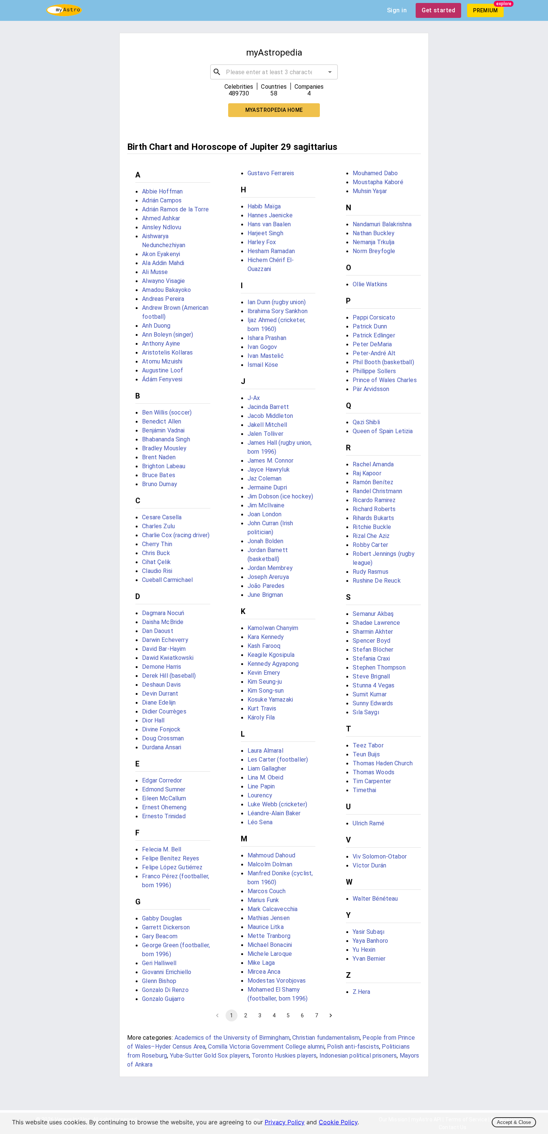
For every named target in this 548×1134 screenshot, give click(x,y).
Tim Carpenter (372, 781)
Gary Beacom (159, 936)
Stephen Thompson (379, 667)
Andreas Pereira (163, 298)
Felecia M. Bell (161, 849)
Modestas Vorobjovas (277, 980)
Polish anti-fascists (353, 1046)
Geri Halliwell (159, 963)
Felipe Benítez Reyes (170, 858)
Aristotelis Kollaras (167, 352)
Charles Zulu (158, 526)
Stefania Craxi (371, 658)
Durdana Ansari (161, 747)
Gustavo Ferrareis (271, 173)
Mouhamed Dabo (375, 173)
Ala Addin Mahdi (163, 263)
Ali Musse (155, 271)
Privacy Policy (285, 1122)
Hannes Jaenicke (270, 215)
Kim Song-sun (266, 690)
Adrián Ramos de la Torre (175, 209)
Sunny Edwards (373, 703)
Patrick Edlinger (374, 335)
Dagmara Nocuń (163, 613)
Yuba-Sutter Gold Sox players (209, 1055)
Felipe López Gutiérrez (172, 867)
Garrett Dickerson (166, 927)
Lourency (260, 795)
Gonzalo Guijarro (163, 998)
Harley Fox (262, 242)
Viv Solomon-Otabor (380, 856)
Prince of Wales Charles (384, 380)
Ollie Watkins (370, 284)
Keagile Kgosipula (271, 654)
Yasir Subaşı (368, 931)
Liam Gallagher (267, 768)
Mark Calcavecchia (273, 909)
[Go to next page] (331, 1015)
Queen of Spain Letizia (383, 431)
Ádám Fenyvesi (162, 379)
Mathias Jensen (269, 918)
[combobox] (273, 71)
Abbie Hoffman (162, 191)
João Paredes (266, 585)
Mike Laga (261, 962)
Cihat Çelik (156, 562)
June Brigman (265, 594)
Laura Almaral (265, 750)
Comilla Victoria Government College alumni (266, 1046)
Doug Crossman (163, 738)
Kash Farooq (264, 645)
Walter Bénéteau (375, 898)
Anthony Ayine (161, 343)
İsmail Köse (263, 364)
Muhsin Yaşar (370, 191)
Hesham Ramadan (271, 251)
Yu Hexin (364, 949)
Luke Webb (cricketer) (277, 804)
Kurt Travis (262, 708)
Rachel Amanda (373, 464)
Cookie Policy (338, 1122)
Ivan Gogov (262, 346)
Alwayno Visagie (163, 280)
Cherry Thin (157, 544)
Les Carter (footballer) (278, 759)
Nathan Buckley (373, 233)
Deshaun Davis (161, 684)
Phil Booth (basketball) (383, 362)
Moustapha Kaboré (378, 182)
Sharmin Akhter (373, 631)
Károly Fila (261, 717)
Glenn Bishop (159, 981)
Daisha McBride (162, 622)
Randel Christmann (377, 491)
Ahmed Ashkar (161, 218)
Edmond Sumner (163, 789)
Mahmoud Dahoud (271, 855)
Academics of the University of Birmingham (232, 1037)
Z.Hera (361, 991)
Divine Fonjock (161, 729)
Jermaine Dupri (267, 487)
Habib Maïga (264, 206)
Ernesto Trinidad (163, 816)
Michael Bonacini (270, 944)
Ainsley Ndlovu (161, 227)
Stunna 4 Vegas (373, 685)
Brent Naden (159, 457)
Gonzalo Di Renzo (165, 989)
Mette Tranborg (269, 935)
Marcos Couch (267, 891)
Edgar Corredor (162, 780)
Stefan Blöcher (373, 649)
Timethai (364, 790)
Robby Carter (370, 544)
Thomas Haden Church (383, 763)
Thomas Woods (373, 772)
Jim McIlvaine (266, 505)
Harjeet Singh (265, 233)
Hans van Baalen (269, 224)
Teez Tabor (368, 745)
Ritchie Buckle (372, 526)
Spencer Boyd (371, 640)
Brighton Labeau (163, 466)
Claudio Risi (157, 570)
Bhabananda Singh (166, 439)
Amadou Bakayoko (166, 289)
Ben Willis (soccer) (167, 412)
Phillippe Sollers (374, 371)
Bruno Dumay (159, 484)
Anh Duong (156, 325)
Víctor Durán (369, 865)
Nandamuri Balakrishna (382, 224)
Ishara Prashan (267, 337)
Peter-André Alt (374, 353)
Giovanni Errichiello (166, 972)
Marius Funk (263, 900)
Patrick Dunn (370, 326)
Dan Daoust (157, 630)
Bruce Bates (158, 475)
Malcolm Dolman (270, 864)
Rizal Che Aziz (371, 535)
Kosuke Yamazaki (270, 699)
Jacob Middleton (270, 415)
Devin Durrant (160, 693)
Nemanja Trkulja (373, 242)
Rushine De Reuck (376, 580)
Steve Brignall (371, 676)
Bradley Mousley (164, 448)
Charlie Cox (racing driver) (176, 535)
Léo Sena (260, 822)
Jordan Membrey (270, 567)
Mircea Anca (264, 971)
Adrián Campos (162, 200)
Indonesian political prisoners (358, 1055)
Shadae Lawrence (376, 622)
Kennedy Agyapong (273, 663)
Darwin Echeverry (165, 639)
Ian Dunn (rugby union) (277, 302)
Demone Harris (161, 666)
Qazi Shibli (366, 422)
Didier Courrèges (164, 711)
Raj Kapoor (367, 473)
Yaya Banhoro (370, 940)
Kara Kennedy (266, 636)
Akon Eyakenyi (161, 254)
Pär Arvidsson (371, 389)
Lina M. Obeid (265, 777)
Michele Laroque (270, 953)
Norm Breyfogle (374, 251)
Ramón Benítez (373, 482)
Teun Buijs (366, 754)
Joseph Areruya (268, 576)
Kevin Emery (264, 672)
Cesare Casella (162, 517)
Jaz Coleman (265, 478)
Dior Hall (153, 720)
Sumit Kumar (370, 694)
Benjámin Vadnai (163, 430)
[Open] (330, 72)
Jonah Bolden (266, 541)
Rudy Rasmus (370, 571)
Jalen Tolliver (265, 433)
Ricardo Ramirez (374, 500)
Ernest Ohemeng (164, 807)
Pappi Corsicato (374, 317)
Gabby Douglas (162, 918)
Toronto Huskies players (284, 1055)
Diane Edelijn (159, 702)
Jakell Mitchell (267, 424)
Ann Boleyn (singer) (167, 334)
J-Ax (254, 397)
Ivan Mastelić (266, 355)
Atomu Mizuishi (162, 361)
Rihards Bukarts (373, 518)
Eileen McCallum (164, 798)
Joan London (265, 514)
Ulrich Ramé (368, 823)
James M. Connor (270, 460)
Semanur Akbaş (373, 613)
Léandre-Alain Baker (274, 813)
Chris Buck (156, 553)
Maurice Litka (266, 926)
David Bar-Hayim (164, 648)
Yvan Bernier (369, 958)
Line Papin (261, 786)
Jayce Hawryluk (269, 469)
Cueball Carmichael (167, 579)
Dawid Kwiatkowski (167, 657)
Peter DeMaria (372, 344)
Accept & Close (514, 1122)
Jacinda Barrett (268, 406)
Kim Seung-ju (265, 681)
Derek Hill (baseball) (169, 675)
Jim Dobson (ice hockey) (280, 496)
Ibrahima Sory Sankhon (278, 311)
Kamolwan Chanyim (273, 627)
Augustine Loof (162, 370)
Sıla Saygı (366, 712)
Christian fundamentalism (326, 1037)
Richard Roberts (374, 509)
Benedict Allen (161, 421)
